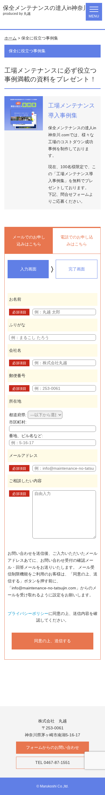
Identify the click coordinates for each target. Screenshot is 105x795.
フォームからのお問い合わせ (52, 747)
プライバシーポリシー (28, 613)
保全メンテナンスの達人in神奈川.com (52, 8)
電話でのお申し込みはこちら (76, 240)
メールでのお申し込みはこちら (29, 240)
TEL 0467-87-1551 (52, 762)
